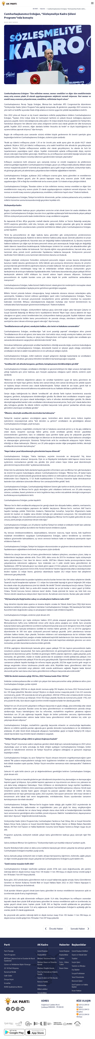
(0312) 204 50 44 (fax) (82, 1016)
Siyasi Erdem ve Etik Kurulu (47, 978)
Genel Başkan (42, 951)
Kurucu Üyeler (42, 982)
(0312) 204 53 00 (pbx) (82, 1011)
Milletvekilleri (42, 989)
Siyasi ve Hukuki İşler (79, 955)
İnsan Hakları (76, 991)
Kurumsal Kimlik (10, 972)
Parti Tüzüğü (9, 951)
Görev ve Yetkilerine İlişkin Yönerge (17, 965)
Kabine (61, 959)
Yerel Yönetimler (78, 977)
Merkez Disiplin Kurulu (45, 968)
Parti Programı (9, 955)
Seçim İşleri (76, 962)
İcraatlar (7, 983)
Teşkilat (74, 959)
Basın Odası (63, 968)
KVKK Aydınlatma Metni (13, 987)
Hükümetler (41, 985)
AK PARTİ (35, 9)
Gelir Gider (8, 976)
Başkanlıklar (41, 955)
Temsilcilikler (42, 993)
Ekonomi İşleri (77, 981)
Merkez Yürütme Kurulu (46, 959)
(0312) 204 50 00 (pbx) (82, 1006)
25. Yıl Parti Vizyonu (11, 968)
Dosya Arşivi (9, 980)
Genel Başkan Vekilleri (80, 951)
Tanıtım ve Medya (78, 966)
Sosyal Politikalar (78, 974)
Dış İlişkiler (76, 970)
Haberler (42, 9)
